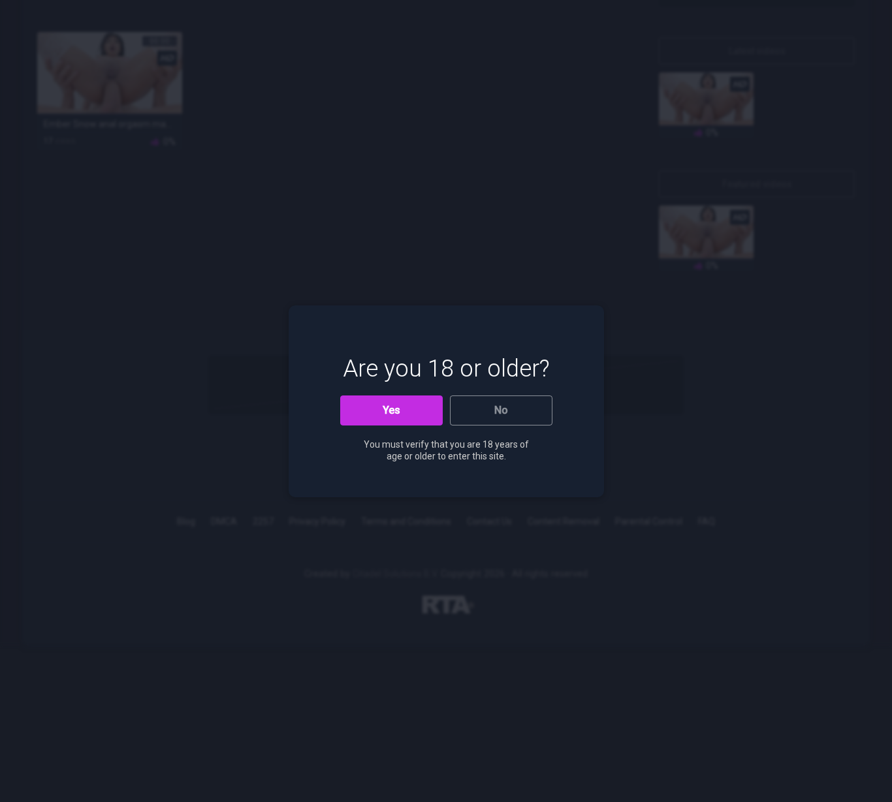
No (501, 410)
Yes (391, 410)
